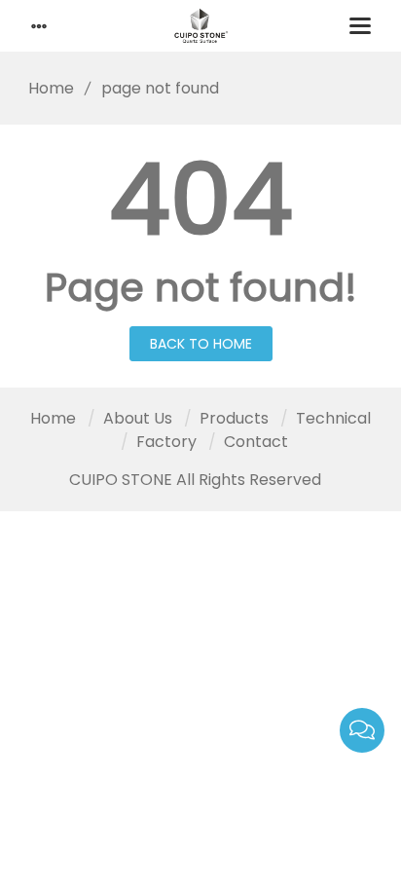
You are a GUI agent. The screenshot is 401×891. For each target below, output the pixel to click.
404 (201, 199)
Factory (166, 441)
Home (51, 88)
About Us (137, 418)
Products (234, 418)
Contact (256, 441)
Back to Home (201, 343)
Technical (333, 418)
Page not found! (201, 287)
